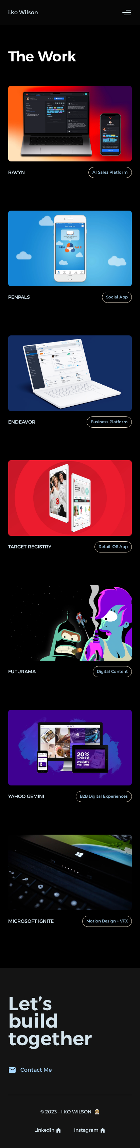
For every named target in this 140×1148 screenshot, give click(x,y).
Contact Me (36, 1070)
